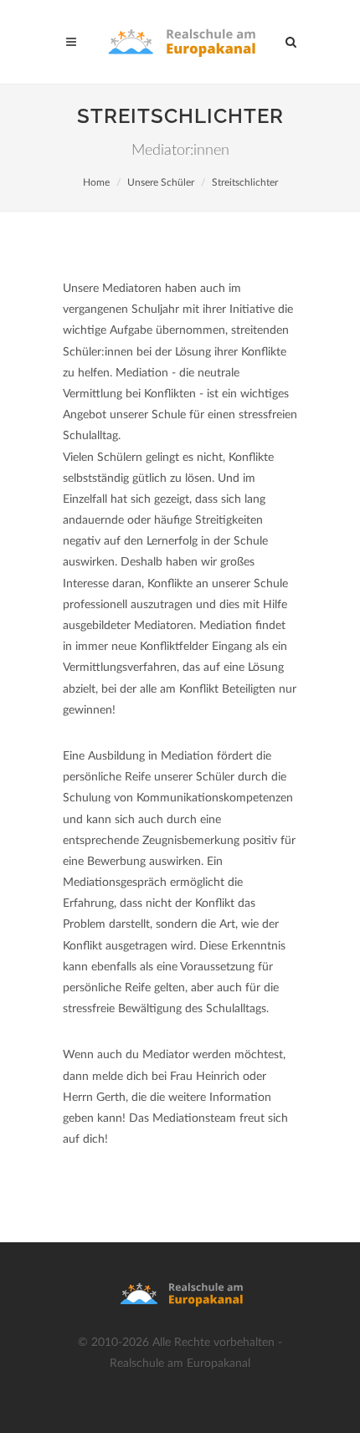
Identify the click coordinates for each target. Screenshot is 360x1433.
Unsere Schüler (160, 182)
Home (96, 182)
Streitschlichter (245, 182)
